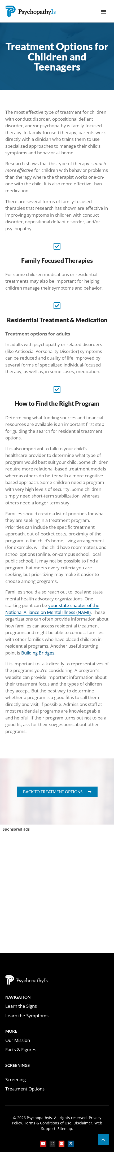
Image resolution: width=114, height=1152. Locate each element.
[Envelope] (61, 1143)
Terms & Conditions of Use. (48, 1122)
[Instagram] (52, 1143)
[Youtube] (43, 1143)
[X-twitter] (70, 1143)
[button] (103, 11)
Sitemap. (64, 1128)
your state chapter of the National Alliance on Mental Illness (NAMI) (52, 608)
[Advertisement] (57, 893)
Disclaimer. (82, 1122)
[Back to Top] (103, 1139)
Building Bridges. (38, 653)
